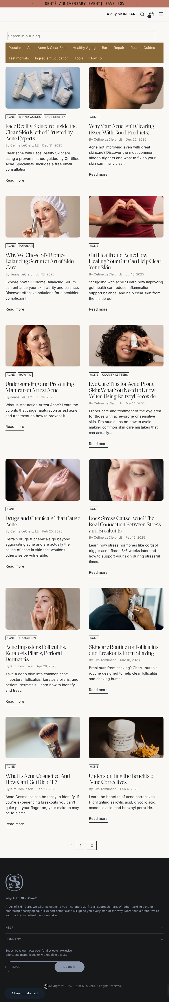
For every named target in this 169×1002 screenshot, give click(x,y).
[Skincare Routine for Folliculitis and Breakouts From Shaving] (126, 608)
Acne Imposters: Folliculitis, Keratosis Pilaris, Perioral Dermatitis (36, 654)
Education (27, 637)
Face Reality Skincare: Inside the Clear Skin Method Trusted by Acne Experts (41, 133)
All (29, 48)
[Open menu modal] (161, 14)
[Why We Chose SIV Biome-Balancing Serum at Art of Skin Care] (43, 217)
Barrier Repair (113, 48)
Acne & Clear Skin (52, 48)
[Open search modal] (142, 14)
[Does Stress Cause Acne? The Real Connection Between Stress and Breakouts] (126, 480)
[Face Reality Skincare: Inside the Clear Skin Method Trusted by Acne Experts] (43, 88)
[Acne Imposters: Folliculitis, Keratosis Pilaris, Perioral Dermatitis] (43, 608)
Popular (15, 48)
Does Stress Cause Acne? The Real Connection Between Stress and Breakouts (125, 525)
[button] (24, 993)
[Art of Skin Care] (122, 14)
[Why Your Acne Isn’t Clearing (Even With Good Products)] (126, 88)
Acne (11, 116)
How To (95, 58)
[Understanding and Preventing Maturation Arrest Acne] (43, 346)
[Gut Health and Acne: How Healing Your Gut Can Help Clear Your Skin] (126, 217)
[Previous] (33, 3)
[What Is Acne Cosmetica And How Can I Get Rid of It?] (43, 738)
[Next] (136, 3)
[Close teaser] (46, 986)
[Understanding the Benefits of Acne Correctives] (126, 738)
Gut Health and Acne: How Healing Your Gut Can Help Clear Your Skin (125, 262)
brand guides (30, 116)
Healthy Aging (84, 48)
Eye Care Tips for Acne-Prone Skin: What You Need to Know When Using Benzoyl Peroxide (122, 390)
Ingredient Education (51, 58)
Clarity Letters (115, 374)
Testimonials (19, 58)
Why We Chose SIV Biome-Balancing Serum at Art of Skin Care (40, 262)
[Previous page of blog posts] (71, 845)
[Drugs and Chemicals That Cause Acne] (43, 480)
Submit (69, 966)
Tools (79, 58)
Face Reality (55, 116)
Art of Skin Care (84, 986)
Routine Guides (142, 48)
